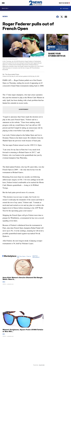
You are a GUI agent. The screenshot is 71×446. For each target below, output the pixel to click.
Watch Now (64, 3)
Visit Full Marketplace (36, 256)
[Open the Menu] (3, 3)
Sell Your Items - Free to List (24, 257)
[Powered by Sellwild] (41, 365)
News (5, 16)
